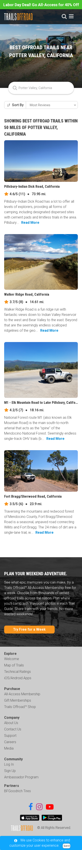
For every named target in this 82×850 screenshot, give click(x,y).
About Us (11, 723)
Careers (10, 742)
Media (9, 748)
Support (10, 736)
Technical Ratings (17, 672)
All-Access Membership (22, 694)
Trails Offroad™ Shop (20, 707)
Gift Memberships (17, 700)
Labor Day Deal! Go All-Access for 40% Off (41, 4)
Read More (30, 222)
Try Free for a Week (29, 629)
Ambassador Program (21, 777)
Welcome (11, 659)
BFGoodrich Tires (17, 791)
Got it (67, 846)
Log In (9, 764)
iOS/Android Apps (17, 678)
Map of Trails (14, 665)
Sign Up (10, 771)
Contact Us (12, 729)
